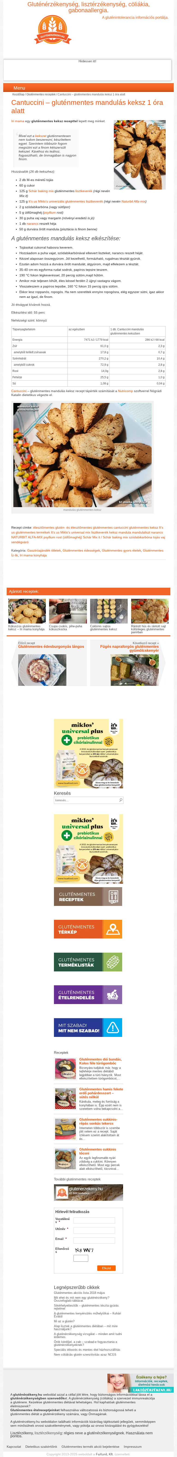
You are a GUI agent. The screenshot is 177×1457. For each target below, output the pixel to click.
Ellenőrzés (62, 1250)
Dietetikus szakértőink (41, 1446)
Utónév (61, 1228)
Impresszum (133, 1446)
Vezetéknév (62, 1220)
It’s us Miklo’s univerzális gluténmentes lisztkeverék (65, 201)
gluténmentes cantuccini (110, 527)
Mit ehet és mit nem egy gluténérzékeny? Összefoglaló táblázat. (81, 1299)
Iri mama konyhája (33, 555)
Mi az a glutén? (64, 1321)
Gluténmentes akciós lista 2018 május (79, 1293)
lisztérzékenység (48, 1433)
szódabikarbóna (140, 537)
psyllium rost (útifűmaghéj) (63, 537)
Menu (19, 87)
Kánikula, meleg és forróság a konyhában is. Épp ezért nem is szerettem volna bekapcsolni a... (101, 1099)
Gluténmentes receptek (41, 94)
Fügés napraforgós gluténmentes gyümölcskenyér (129, 649)
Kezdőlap (18, 94)
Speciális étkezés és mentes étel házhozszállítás (87, 1349)
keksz (113, 532)
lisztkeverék (83, 191)
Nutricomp (125, 391)
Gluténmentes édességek (81, 550)
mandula (124, 532)
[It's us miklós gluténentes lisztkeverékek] (88, 720)
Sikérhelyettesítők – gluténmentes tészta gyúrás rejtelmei (86, 1307)
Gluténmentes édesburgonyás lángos (51, 647)
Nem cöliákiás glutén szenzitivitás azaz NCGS (85, 1354)
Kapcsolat (14, 1446)
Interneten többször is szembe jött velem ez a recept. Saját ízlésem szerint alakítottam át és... (99, 1129)
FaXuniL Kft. (105, 1454)
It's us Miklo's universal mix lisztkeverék (79, 532)
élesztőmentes (43, 527)
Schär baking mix (41, 191)
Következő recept (146, 643)
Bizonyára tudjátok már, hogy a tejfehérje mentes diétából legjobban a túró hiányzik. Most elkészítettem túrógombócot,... (100, 1068)
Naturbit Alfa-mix (133, 201)
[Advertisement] (88, 577)
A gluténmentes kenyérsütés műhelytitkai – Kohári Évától (87, 1315)
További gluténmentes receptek (77, 1179)
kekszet (40, 136)
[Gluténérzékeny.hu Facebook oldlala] (88, 1186)
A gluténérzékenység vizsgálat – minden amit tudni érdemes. (88, 1335)
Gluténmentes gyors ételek (121, 550)
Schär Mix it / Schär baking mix (105, 537)
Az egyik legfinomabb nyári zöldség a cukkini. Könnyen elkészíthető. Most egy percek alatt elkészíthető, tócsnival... (99, 1158)
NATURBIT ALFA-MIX (27, 537)
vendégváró (20, 542)
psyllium (50, 212)
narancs (32, 223)
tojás (156, 537)
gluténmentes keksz (143, 527)
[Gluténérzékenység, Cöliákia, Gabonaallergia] (88, 29)
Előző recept (26, 643)
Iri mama (17, 121)
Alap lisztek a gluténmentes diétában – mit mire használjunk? (86, 1327)
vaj (163, 537)
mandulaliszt (141, 532)
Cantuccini (19, 391)
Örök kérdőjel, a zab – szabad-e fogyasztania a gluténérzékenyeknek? (85, 1343)
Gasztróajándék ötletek (44, 550)
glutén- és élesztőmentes (73, 527)
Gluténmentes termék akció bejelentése (90, 1446)
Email (61, 1238)
